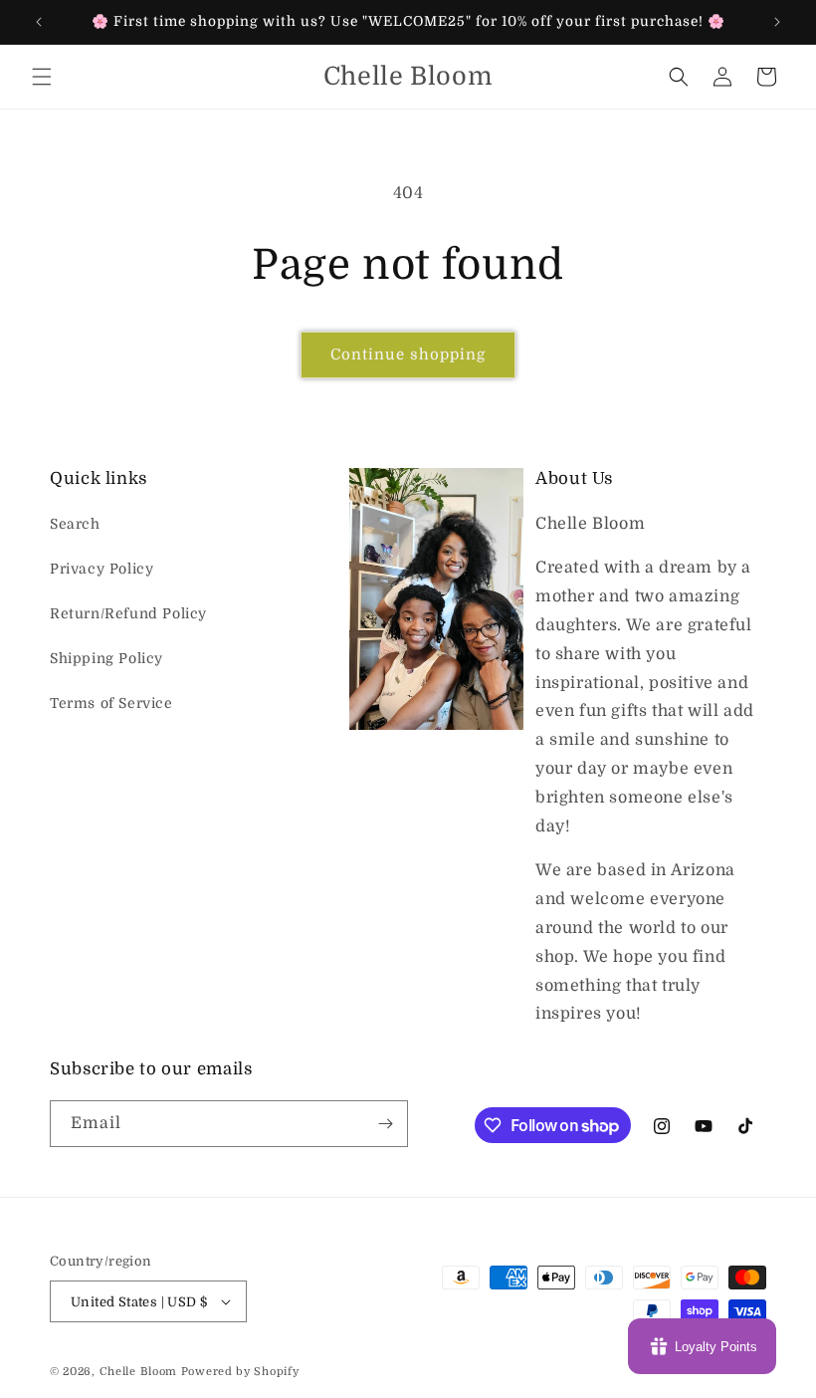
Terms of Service (111, 703)
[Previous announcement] (39, 22)
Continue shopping (408, 354)
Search (75, 524)
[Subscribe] (385, 1123)
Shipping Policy (106, 658)
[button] (42, 77)
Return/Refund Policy (128, 613)
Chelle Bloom (138, 1371)
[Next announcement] (777, 22)
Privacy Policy (101, 569)
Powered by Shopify (240, 1371)
